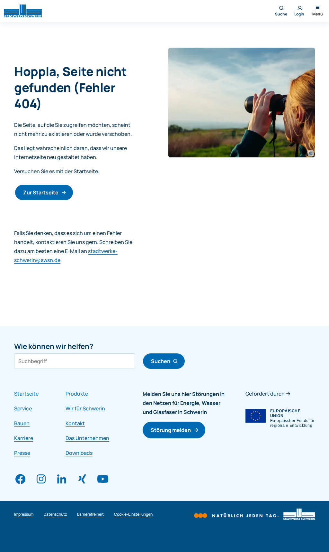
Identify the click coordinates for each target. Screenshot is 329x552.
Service (23, 408)
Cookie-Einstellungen (133, 514)
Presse (22, 452)
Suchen (160, 361)
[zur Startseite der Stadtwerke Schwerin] (23, 10)
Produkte (77, 393)
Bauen (22, 423)
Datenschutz (55, 514)
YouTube (102, 478)
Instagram (41, 478)
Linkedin (61, 478)
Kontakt (75, 423)
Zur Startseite (40, 192)
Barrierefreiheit (90, 514)
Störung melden (171, 430)
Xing (82, 478)
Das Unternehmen (87, 438)
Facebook (20, 478)
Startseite (26, 393)
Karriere (23, 438)
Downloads (79, 452)
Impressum (23, 514)
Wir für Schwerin (85, 408)
